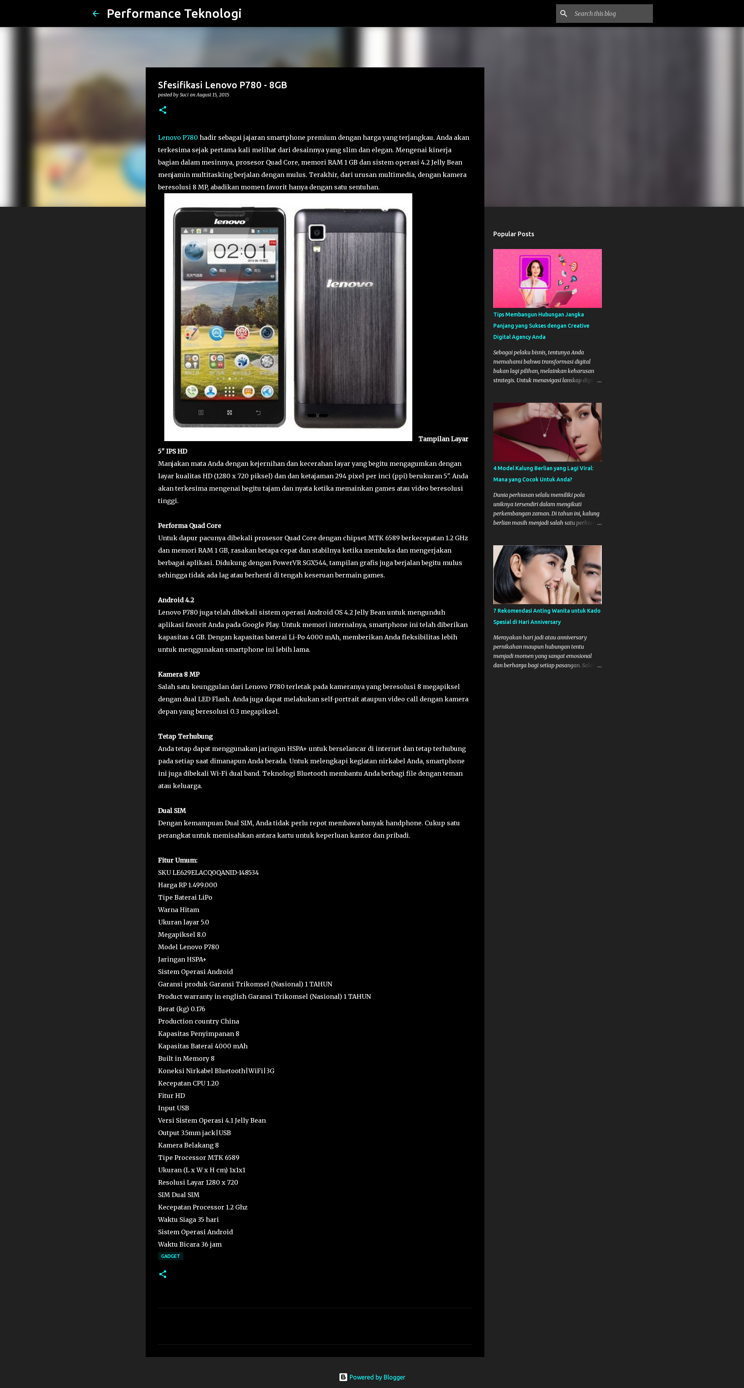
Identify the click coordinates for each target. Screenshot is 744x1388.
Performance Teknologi (174, 13)
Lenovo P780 (178, 137)
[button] (162, 110)
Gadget (170, 1256)
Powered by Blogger (376, 1377)
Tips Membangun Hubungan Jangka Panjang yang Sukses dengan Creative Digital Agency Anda (541, 325)
